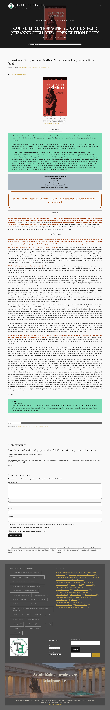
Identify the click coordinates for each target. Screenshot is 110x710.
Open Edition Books (60, 38)
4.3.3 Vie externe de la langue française (24, 590)
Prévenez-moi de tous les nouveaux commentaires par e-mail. (30, 527)
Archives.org (91, 572)
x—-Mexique (17, 628)
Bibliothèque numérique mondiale (68, 577)
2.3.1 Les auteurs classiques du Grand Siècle (51, 21)
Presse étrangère (63, 600)
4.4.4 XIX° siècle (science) (21, 595)
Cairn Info (94, 577)
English (80, 582)
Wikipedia (72, 607)
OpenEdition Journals (83, 590)
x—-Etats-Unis (32, 624)
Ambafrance (79, 572)
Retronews (76, 600)
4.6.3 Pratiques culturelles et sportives (24, 604)
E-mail (10, 509)
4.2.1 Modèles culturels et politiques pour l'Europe (27, 586)
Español (90, 582)
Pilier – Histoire (92, 595)
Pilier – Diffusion (77, 595)
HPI (82, 585)
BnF (85, 577)
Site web (11, 516)
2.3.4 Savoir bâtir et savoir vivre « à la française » (27, 577)
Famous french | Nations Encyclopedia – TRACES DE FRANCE (25, 454)
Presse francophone (83, 597)
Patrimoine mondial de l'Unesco (68, 592)
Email (76, 639)
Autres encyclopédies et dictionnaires (83, 575)
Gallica (75, 585)
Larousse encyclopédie (75, 587)
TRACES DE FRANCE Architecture (55, 669)
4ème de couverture (64, 572)
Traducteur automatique (65, 605)
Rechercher (95, 655)
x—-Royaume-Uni (33, 628)
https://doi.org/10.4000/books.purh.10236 (54, 123)
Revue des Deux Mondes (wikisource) (70, 602)
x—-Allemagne (17, 619)
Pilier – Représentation (65, 597)
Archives (52, 646)
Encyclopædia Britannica (66, 582)
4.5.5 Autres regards (41, 595)
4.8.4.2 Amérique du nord (20, 615)
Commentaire (13, 482)
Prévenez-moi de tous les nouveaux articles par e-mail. (28, 531)
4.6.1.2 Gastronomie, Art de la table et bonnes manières (29, 599)
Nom (9, 501)
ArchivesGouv (62, 575)
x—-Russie (16, 633)
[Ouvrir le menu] (101, 6)
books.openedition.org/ (18, 74)
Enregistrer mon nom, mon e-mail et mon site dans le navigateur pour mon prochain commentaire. (42, 524)
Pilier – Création (62, 595)
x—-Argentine (33, 619)
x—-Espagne (70, 21)
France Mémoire (63, 585)
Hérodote (90, 585)
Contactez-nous (75, 649)
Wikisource (83, 607)
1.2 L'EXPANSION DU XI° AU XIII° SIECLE (26, 573)
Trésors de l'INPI (82, 605)
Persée (85, 592)
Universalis (61, 607)
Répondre (11, 465)
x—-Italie (47, 624)
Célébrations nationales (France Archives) (71, 580)
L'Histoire (61, 587)
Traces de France (29, 5)
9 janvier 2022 (13, 456)
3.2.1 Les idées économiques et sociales (24, 582)
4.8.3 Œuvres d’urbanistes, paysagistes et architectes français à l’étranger (30, 609)
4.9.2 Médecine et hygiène (42, 615)
